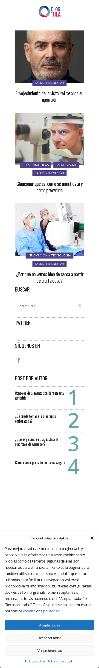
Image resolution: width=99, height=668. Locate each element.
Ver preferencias (49, 651)
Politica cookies (35, 661)
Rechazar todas (49, 638)
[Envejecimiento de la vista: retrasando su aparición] (49, 56)
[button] (92, 538)
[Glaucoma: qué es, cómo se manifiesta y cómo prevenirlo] (49, 138)
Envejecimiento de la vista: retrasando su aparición (49, 96)
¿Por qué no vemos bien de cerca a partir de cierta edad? (49, 277)
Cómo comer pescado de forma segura (40, 462)
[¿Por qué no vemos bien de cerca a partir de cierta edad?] (49, 229)
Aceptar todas (49, 625)
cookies (29, 611)
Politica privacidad (60, 661)
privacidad (51, 611)
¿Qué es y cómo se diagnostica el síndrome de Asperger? (36, 441)
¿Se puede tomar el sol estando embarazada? (35, 418)
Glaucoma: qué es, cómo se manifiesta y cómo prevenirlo (49, 187)
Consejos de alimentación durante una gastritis (39, 395)
